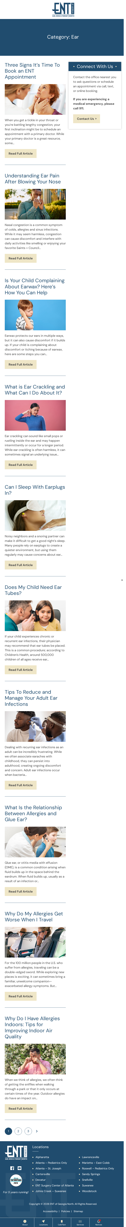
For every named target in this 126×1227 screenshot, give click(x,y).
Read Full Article (21, 154)
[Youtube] (19, 1168)
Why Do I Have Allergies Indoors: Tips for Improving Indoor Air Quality (32, 1027)
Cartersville (42, 1174)
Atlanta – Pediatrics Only (51, 1163)
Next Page (37, 1131)
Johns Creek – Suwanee (50, 1191)
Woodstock (89, 1191)
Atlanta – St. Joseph (48, 1168)
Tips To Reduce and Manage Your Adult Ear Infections (31, 698)
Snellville (87, 1180)
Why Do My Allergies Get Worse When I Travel (34, 917)
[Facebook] (12, 1168)
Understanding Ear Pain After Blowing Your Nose (33, 179)
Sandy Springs (91, 1174)
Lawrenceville (90, 1157)
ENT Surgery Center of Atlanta (54, 1185)
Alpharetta (42, 1157)
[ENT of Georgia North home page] (63, 9)
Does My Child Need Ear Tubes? (33, 590)
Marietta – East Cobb (96, 1163)
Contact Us (85, 119)
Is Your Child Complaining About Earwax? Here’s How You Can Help (35, 286)
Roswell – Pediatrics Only (98, 1168)
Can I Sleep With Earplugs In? (35, 490)
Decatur (40, 1180)
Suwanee (87, 1185)
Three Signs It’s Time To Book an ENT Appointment (32, 71)
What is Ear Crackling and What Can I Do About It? (35, 390)
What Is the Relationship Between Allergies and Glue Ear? (33, 813)
